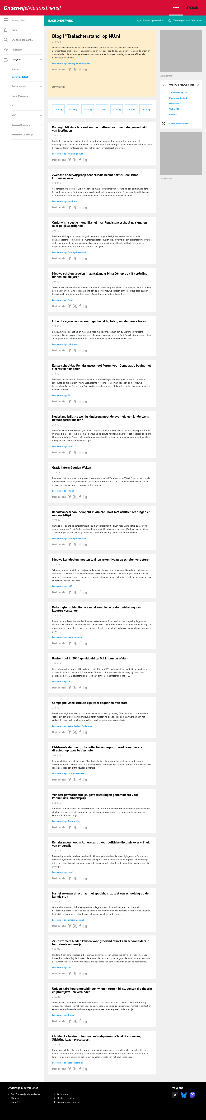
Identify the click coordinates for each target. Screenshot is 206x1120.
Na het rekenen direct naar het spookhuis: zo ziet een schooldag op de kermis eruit (100, 895)
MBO (14, 115)
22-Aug (87, 109)
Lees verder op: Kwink (63, 490)
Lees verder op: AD (61, 395)
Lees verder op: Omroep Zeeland (68, 919)
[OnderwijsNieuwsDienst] (32, 8)
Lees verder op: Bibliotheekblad (68, 1062)
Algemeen (16, 69)
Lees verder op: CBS (62, 681)
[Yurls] (70, 69)
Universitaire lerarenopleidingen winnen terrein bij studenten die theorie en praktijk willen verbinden (102, 990)
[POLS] (192, 7)
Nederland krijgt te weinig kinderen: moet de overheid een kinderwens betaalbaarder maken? (100, 418)
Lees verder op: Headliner (64, 201)
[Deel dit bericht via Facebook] (80, 69)
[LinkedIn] (85, 69)
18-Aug (145, 109)
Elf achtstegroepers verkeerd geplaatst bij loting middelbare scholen (99, 321)
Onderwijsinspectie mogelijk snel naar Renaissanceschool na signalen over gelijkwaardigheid (99, 224)
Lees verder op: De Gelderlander (68, 773)
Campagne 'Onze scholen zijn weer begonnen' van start (89, 703)
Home (176, 7)
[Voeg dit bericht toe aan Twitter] (75, 69)
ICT (13, 105)
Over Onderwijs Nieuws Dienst (26, 1094)
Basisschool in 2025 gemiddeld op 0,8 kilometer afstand (90, 658)
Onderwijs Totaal (20, 76)
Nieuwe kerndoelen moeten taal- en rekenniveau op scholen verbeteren (101, 559)
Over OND (174, 103)
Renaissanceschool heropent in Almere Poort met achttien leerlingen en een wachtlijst (101, 513)
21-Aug (102, 109)
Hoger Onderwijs (20, 95)
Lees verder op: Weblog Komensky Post (71, 63)
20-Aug (116, 109)
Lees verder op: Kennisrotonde (67, 637)
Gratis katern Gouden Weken (71, 467)
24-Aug (58, 109)
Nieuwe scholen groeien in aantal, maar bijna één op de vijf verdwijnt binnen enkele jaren (99, 275)
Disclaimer (16, 1098)
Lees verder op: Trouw (63, 1015)
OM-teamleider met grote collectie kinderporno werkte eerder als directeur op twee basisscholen (97, 748)
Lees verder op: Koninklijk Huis (67, 153)
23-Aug (73, 109)
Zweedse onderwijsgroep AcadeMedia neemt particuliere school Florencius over (96, 176)
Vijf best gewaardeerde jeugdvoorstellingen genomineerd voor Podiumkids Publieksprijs (95, 796)
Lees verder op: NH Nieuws (65, 344)
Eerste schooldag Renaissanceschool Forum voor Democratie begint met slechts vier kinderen (101, 367)
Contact (173, 114)
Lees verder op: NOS (62, 586)
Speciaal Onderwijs (21, 124)
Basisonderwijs (19, 86)
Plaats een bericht (178, 98)
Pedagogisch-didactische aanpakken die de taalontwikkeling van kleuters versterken (96, 609)
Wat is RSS (174, 109)
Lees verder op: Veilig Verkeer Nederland (72, 725)
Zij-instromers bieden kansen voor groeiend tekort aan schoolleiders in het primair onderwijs (100, 942)
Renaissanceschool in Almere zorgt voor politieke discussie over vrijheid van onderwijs (101, 844)
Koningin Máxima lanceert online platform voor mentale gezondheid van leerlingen (99, 129)
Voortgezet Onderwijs (22, 134)
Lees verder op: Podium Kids (66, 821)
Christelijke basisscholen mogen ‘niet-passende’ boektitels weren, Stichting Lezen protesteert (96, 1038)
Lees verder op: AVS (61, 967)
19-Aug (131, 109)
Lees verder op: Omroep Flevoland (69, 252)
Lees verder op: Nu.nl (62, 299)
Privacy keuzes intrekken (69, 1101)
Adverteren (62, 1094)
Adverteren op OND (178, 92)
